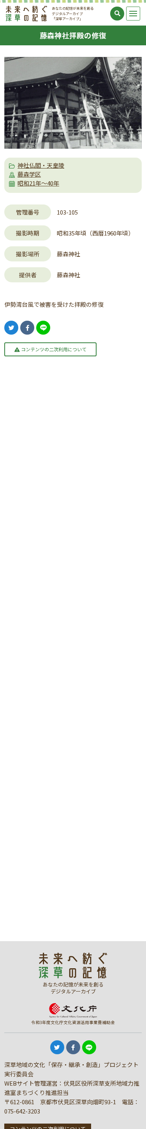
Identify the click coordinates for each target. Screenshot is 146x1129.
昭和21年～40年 (38, 183)
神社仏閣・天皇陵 (41, 165)
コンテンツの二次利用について (53, 349)
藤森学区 (29, 174)
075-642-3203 (22, 1111)
